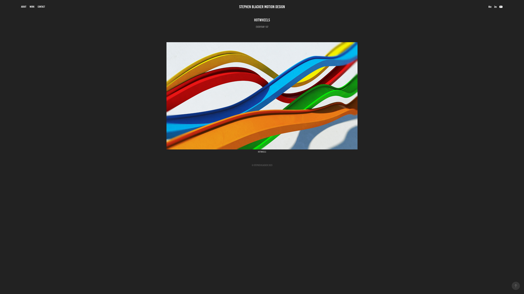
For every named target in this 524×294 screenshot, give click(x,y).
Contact (41, 6)
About (23, 6)
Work (32, 6)
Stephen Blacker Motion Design (262, 7)
